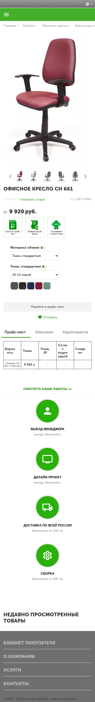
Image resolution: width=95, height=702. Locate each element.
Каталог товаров (6, 14)
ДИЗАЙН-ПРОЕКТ (48, 477)
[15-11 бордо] (39, 286)
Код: (72, 199)
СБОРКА (47, 573)
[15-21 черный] (22, 286)
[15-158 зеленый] (47, 286)
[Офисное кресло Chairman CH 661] (47, 100)
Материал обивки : (27, 247)
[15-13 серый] (14, 286)
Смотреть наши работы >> (47, 389)
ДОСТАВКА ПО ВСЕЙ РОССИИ (48, 525)
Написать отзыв (33, 199)
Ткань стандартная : (28, 266)
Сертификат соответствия (56, 232)
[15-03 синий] (31, 286)
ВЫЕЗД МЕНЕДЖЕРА (47, 429)
